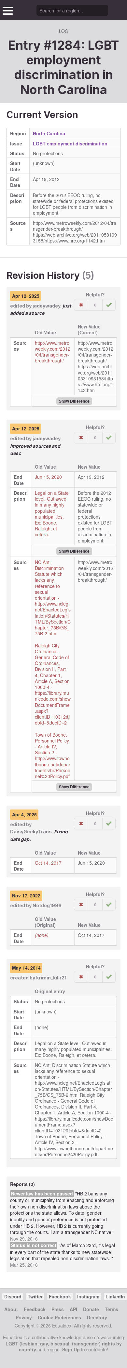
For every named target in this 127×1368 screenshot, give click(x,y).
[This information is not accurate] (81, 305)
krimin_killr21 (51, 977)
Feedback (35, 1309)
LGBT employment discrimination (70, 143)
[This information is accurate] (109, 305)
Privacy (24, 1317)
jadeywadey (46, 306)
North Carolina (63, 89)
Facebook (60, 1296)
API (73, 1309)
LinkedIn (115, 1296)
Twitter (35, 1296)
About (11, 1309)
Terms (111, 1309)
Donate (91, 1309)
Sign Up (71, 1349)
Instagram (88, 1296)
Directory (97, 1317)
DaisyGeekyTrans (31, 831)
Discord (12, 1296)
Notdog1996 (47, 905)
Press (57, 1309)
